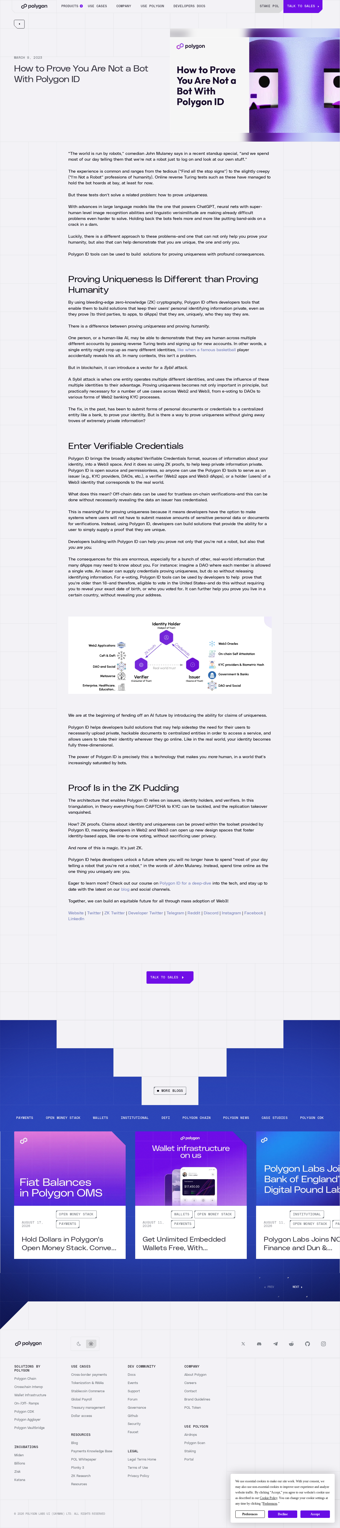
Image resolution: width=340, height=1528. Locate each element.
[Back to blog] (19, 24)
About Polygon (195, 1375)
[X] (243, 1344)
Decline (283, 1514)
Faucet (133, 1432)
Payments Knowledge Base (91, 1451)
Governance (137, 1408)
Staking (190, 1451)
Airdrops (190, 1435)
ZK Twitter (114, 913)
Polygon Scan (194, 1443)
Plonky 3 (77, 1468)
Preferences (250, 1514)
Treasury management (88, 1408)
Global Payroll (81, 1399)
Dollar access (81, 1416)
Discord (211, 913)
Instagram (231, 913)
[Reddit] (291, 1344)
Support (134, 1391)
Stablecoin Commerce (88, 1391)
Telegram (175, 913)
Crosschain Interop (28, 1387)
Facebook (253, 913)
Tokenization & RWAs (87, 1383)
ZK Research (81, 1476)
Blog (74, 1443)
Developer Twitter (145, 913)
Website (76, 913)
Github (133, 1416)
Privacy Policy (138, 1476)
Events (133, 1383)
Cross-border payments (89, 1375)
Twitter (94, 913)
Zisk (17, 1472)
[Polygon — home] (34, 6)
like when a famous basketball (206, 350)
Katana (19, 1480)
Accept (315, 1514)
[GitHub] (307, 1344)
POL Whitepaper (83, 1459)
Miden (19, 1455)
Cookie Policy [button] (268, 1498)
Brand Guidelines (197, 1399)
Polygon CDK (24, 1412)
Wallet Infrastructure (30, 1395)
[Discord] (259, 1344)
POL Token (192, 1408)
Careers (190, 1383)
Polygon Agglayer (27, 1419)
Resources (79, 1484)
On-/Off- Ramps (26, 1403)
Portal (189, 1459)
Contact (190, 1391)
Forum (132, 1399)
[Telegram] (275, 1344)
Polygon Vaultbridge (29, 1428)
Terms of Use (138, 1468)
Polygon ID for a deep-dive (185, 883)
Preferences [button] (270, 1503)
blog (125, 889)
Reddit (194, 913)
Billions (19, 1463)
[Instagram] (323, 1344)
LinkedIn (76, 919)
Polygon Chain (25, 1379)
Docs (131, 1375)
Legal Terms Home (142, 1459)
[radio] (79, 1344)
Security (134, 1424)
